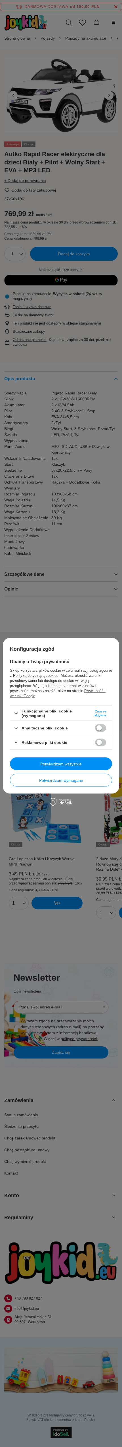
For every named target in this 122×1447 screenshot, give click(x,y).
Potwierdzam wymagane (61, 780)
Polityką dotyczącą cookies (35, 675)
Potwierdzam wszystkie (61, 763)
